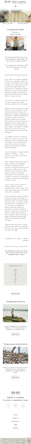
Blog (15, 424)
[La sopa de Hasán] (15, 43)
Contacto (15, 428)
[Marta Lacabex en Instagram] (16, 405)
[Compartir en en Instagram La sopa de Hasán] (16, 276)
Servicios (15, 421)
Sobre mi (15, 418)
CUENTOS (12, 34)
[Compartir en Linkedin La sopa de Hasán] (19, 276)
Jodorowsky (18, 34)
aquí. (23, 442)
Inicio (16, 414)
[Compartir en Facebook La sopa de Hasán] (12, 276)
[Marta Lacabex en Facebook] (8, 405)
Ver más (15, 334)
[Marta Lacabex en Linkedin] (22, 405)
